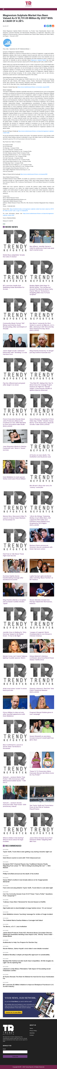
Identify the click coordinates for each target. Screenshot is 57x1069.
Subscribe (15, 1056)
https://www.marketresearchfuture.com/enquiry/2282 (33, 174)
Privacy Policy (33, 1030)
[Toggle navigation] (3, 9)
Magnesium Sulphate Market (38, 60)
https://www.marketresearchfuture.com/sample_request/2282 (33, 87)
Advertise (32, 1033)
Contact (32, 1035)
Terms (31, 1028)
